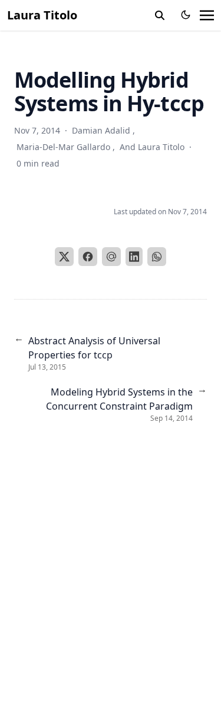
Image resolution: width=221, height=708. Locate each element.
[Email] (111, 256)
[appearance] (186, 14)
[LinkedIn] (134, 256)
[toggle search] (159, 15)
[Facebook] (87, 256)
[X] (64, 256)
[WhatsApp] (156, 256)
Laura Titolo (42, 15)
